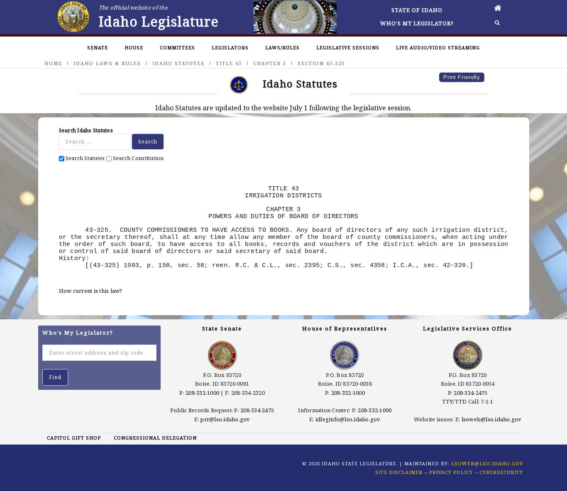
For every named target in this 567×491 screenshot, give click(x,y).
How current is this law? (90, 290)
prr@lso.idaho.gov (225, 419)
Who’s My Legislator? (417, 23)
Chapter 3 (269, 63)
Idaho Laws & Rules (107, 63)
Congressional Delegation (155, 438)
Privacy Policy (451, 472)
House (134, 47)
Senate (97, 47)
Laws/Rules (282, 47)
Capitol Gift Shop (74, 438)
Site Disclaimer (399, 472)
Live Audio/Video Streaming (438, 47)
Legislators (230, 47)
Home (53, 63)
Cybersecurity (501, 472)
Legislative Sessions (347, 47)
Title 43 (229, 63)
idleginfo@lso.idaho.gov (348, 419)
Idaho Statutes (178, 63)
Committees (177, 47)
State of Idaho (416, 10)
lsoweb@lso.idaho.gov (492, 419)
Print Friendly (461, 77)
